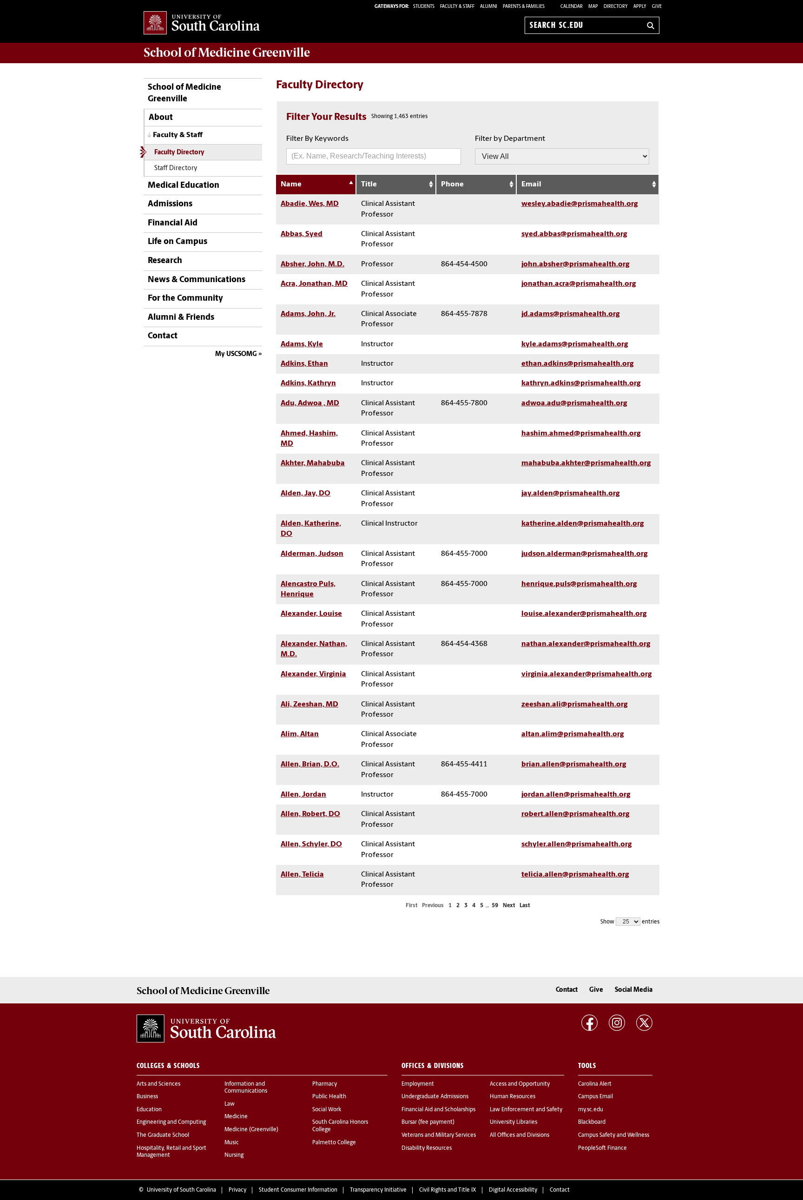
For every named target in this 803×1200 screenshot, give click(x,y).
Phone (452, 184)
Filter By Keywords (317, 139)
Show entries (629, 922)
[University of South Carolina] (206, 1028)
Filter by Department (510, 139)
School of (227, 52)
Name (291, 184)
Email (531, 184)
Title (369, 184)
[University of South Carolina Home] (202, 23)
